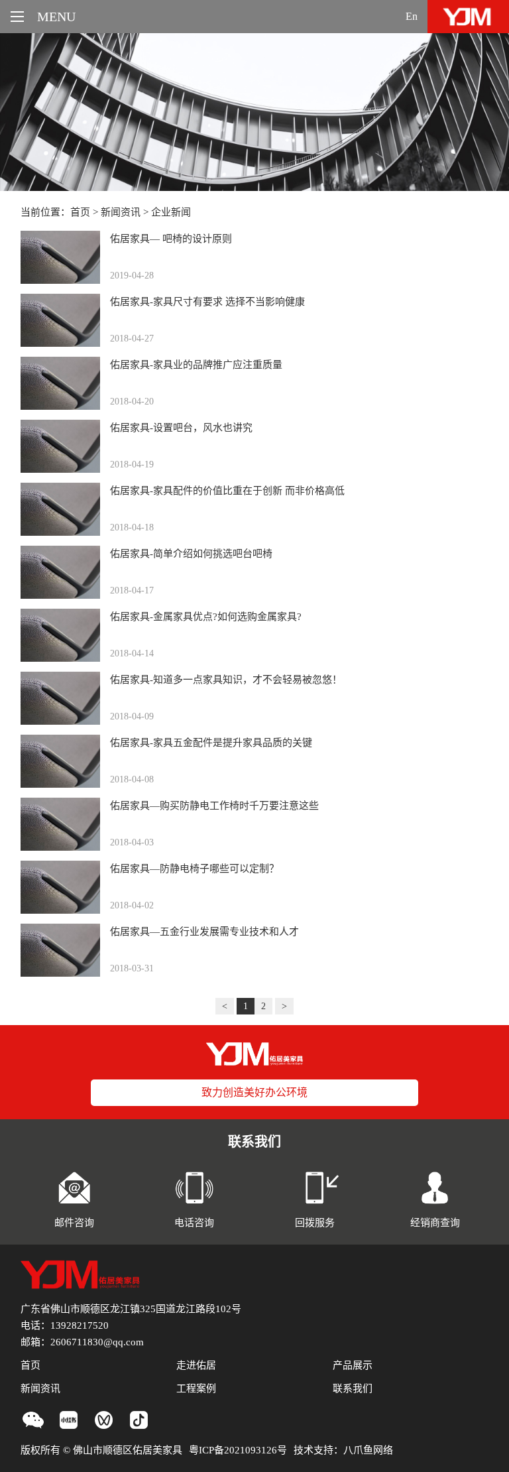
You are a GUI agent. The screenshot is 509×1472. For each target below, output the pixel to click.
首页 (80, 212)
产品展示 (352, 1365)
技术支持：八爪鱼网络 (343, 1450)
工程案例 (196, 1388)
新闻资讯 (121, 212)
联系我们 (352, 1388)
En (412, 16)
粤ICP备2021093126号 (238, 1450)
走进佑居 (196, 1365)
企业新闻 (171, 212)
